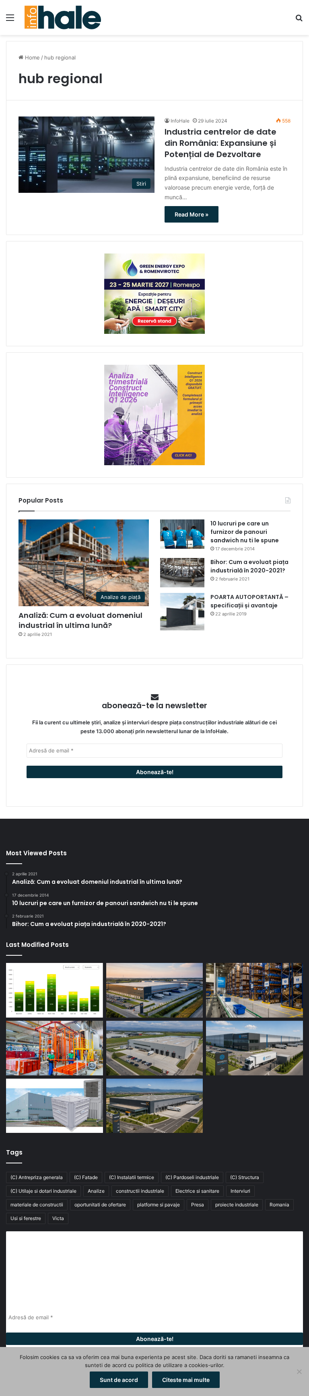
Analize (96, 1191)
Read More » (191, 214)
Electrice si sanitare (197, 1191)
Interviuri (240, 1191)
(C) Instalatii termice (131, 1177)
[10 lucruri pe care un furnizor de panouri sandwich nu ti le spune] (182, 534)
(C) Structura (244, 1177)
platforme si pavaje (158, 1205)
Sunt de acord (119, 1379)
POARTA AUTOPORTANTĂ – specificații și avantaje (249, 601)
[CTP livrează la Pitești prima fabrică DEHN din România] (154, 1048)
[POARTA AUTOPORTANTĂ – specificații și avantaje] (182, 611)
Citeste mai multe (186, 1379)
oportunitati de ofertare (100, 1205)
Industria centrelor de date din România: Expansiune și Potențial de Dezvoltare (220, 143)
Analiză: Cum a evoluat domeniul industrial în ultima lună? (80, 620)
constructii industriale (140, 1191)
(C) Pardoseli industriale (192, 1177)
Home (31, 57)
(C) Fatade (86, 1177)
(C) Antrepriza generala (36, 1177)
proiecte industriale (236, 1205)
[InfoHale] (63, 17)
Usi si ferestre (25, 1218)
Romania (279, 1205)
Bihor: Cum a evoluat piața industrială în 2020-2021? (249, 566)
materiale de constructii (36, 1205)
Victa (58, 1218)
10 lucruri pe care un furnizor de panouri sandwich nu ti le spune (244, 531)
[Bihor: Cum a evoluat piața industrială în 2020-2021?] (182, 572)
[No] (299, 1371)
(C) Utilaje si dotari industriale (43, 1191)
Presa (197, 1205)
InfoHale (180, 121)
